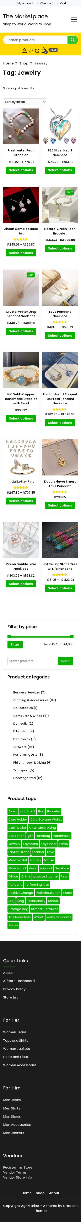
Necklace (62, 868)
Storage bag (18, 909)
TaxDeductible (20, 917)
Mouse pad (17, 868)
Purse (67, 892)
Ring (20, 901)
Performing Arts (25, 755)
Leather (38, 852)
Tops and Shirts (15, 1040)
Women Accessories (20, 1065)
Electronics (21, 739)
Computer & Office (27, 716)
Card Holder (18, 819)
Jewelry (14, 844)
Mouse (49, 860)
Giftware (20, 747)
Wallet (39, 917)
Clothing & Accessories (31, 700)
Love (50, 852)
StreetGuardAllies (44, 909)
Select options (21, 170)
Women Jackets (16, 1048)
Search (65, 661)
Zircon (13, 925)
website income (59, 917)
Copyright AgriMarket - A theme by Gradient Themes (40, 1208)
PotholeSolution (48, 892)
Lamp (63, 844)
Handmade (61, 835)
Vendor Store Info (17, 1177)
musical (46, 868)
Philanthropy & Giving (29, 762)
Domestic (20, 723)
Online (26, 876)
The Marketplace (25, 16)
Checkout (46, 3)
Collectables (23, 708)
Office (13, 876)
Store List (10, 997)
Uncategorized (24, 778)
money (35, 860)
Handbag (43, 835)
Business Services (26, 692)
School (53, 901)
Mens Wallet (18, 860)
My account (25, 3)
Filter (15, 644)
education (17, 835)
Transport (21, 770)
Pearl (64, 876)
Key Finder (48, 844)
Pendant (15, 884)
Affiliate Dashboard (19, 980)
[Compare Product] (37, 50)
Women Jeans (15, 1032)
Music (33, 868)
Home (27, 1193)
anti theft (27, 811)
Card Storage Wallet (46, 819)
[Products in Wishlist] (31, 50)
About (8, 972)
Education (20, 731)
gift (30, 835)
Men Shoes (12, 1116)
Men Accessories (17, 1124)
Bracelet (53, 811)
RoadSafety (36, 901)
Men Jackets (13, 1133)
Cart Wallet (17, 827)
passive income (45, 876)
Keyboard (30, 844)
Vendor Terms (15, 1172)
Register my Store (17, 1167)
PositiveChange (21, 892)
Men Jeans (12, 1100)
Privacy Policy (14, 989)
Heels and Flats (15, 1056)
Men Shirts (11, 1108)
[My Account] (24, 50)
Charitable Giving (42, 827)
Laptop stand (19, 852)
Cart (63, 3)
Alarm (13, 811)
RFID (12, 901)
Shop (40, 1193)
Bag (41, 811)
